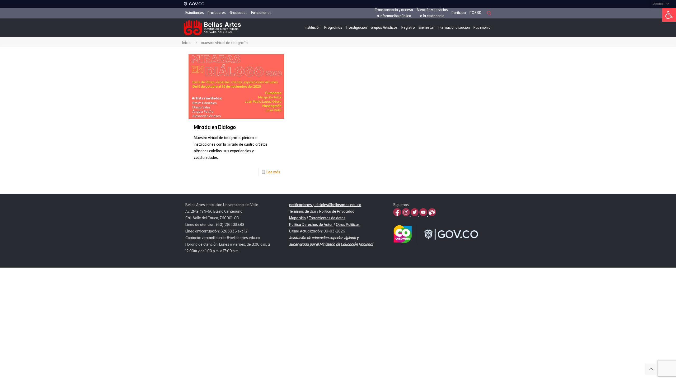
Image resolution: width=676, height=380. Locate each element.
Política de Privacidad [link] (336, 211)
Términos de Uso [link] (302, 211)
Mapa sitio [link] (297, 218)
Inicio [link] (186, 42)
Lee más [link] (273, 172)
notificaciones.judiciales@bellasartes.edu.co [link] (325, 204)
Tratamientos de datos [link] (327, 218)
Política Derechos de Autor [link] (311, 224)
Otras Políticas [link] (348, 224)
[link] (669, 15)
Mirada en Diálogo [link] (215, 127)
